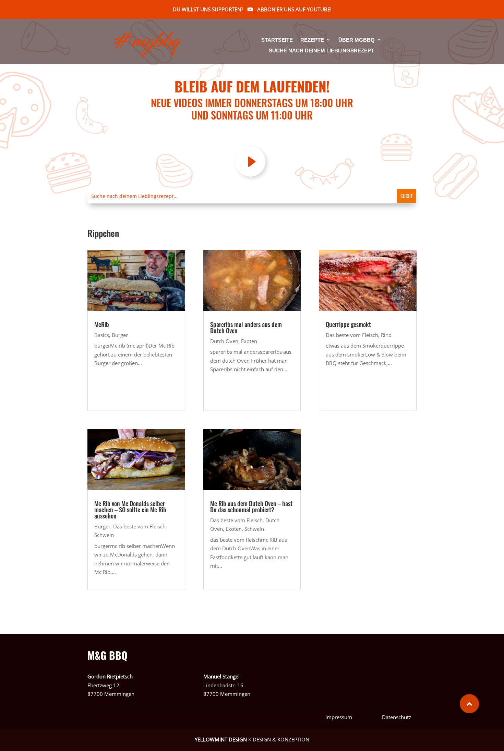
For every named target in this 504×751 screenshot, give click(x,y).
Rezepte (312, 40)
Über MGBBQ (356, 40)
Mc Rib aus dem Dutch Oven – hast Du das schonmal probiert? (251, 506)
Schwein (104, 534)
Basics (101, 334)
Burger (120, 334)
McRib (101, 324)
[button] (469, 703)
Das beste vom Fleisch (139, 526)
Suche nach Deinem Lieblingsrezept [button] (321, 50)
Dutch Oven (224, 341)
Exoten (249, 341)
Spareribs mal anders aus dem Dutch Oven (246, 327)
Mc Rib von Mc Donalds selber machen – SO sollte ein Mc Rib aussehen (130, 509)
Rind (386, 334)
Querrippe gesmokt (348, 324)
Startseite (277, 40)
